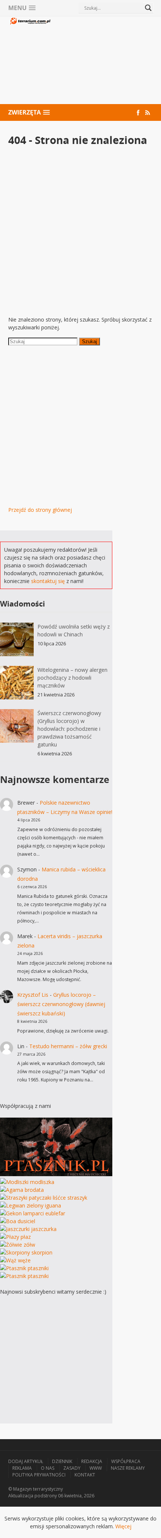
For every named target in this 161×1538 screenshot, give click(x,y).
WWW (95, 1468)
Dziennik (62, 1461)
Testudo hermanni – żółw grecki (68, 1046)
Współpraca (125, 1461)
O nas (47, 1468)
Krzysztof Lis (32, 994)
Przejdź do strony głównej (40, 509)
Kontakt (85, 1475)
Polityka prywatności (39, 1475)
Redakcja (91, 1461)
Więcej (123, 1526)
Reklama (22, 1468)
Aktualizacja (20, 1495)
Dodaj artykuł (25, 1461)
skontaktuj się (48, 581)
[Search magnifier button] (148, 8)
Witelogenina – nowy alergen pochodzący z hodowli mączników (72, 677)
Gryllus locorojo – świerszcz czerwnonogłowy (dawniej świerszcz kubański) (61, 1004)
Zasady (71, 1468)
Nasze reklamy (128, 1468)
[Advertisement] (102, 61)
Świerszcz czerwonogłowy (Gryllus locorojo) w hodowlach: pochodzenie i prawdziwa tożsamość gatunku (69, 729)
